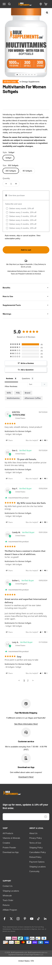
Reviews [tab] (9, 378)
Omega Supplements (30, 82)
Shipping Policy (36, 847)
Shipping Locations (37, 866)
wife (9, 392)
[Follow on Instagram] (18, 918)
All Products (8, 833)
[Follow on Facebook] (4, 918)
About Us (33, 833)
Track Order (8, 900)
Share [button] (10, 440)
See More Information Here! (26, 724)
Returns (6, 905)
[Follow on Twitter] (11, 918)
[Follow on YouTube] (31, 918)
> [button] (33, 680)
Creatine (6, 843)
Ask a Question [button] (27, 369)
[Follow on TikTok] (38, 918)
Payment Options (37, 862)
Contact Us (8, 886)
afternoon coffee (33, 398)
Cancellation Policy (37, 852)
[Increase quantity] (16, 183)
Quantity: (6, 178)
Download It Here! (26, 777)
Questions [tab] (26, 378)
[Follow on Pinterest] (25, 918)
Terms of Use (35, 843)
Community (34, 871)
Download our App (11, 852)
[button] (41, 440)
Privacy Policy (35, 838)
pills (18, 392)
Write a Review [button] (27, 363)
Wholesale (7, 895)
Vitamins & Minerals (11, 838)
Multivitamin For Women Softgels (18, 431)
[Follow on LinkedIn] (45, 918)
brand (27, 392)
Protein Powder (9, 847)
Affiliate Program (10, 910)
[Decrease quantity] (6, 183)
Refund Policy (35, 857)
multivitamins (13, 398)
